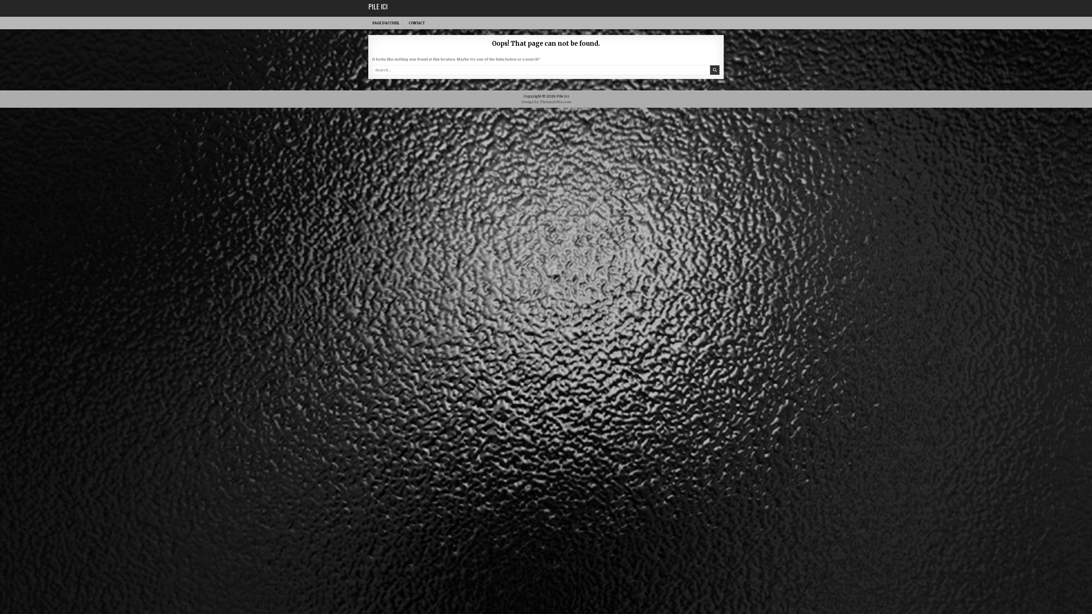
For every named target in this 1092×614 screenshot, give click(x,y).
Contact (417, 23)
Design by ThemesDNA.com (546, 102)
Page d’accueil (386, 23)
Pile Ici (378, 6)
